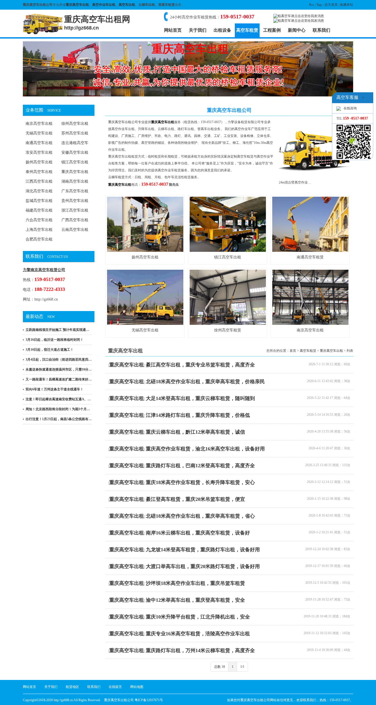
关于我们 (197, 30)
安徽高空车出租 (74, 152)
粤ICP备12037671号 (149, 700)
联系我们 (321, 30)
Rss (311, 5)
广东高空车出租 (74, 191)
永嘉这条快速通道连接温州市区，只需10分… (59, 369)
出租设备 (222, 30)
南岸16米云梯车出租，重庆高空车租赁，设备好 (198, 533)
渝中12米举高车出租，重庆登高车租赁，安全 (195, 600)
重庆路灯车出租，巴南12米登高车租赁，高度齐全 (200, 465)
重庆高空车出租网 (97, 23)
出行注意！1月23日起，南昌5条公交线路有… (59, 419)
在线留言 (115, 687)
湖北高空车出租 (39, 191)
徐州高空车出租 (74, 123)
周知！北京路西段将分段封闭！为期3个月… (58, 409)
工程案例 (272, 30)
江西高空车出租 (39, 181)
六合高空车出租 (39, 220)
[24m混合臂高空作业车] (314, 175)
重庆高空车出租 (77, 5)
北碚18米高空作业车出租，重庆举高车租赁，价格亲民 (205, 381)
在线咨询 (350, 108)
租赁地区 (72, 687)
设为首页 (331, 5)
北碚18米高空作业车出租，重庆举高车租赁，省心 (200, 516)
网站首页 (173, 30)
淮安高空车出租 (39, 152)
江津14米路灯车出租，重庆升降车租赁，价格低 (198, 415)
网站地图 (136, 687)
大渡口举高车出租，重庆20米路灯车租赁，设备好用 (203, 566)
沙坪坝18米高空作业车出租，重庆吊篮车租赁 (195, 583)
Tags (319, 5)
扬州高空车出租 (39, 162)
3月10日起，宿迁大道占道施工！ (49, 350)
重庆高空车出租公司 (123, 122)
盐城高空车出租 (39, 201)
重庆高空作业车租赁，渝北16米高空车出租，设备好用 (205, 449)
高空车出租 (127, 5)
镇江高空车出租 (74, 162)
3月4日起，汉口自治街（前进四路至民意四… (59, 359)
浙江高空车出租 (74, 210)
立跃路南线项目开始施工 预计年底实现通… (57, 330)
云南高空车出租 (74, 230)
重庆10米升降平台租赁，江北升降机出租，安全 (198, 617)
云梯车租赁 (116, 177)
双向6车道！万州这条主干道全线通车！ (54, 389)
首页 (293, 351)
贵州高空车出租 (74, 201)
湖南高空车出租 (74, 181)
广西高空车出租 (74, 220)
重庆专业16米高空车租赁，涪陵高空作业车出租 (198, 633)
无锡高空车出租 (39, 133)
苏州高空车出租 (74, 133)
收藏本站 (346, 5)
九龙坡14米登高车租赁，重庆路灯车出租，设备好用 (203, 549)
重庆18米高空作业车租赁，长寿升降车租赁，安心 (200, 482)
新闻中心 (297, 30)
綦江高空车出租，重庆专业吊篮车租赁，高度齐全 (200, 365)
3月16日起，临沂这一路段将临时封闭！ (54, 340)
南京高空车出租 (39, 123)
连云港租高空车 (74, 143)
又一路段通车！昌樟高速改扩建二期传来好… (59, 379)
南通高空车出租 (39, 143)
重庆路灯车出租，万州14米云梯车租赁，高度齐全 (200, 650)
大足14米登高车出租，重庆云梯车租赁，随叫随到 (200, 398)
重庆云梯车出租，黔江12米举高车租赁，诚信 (195, 432)
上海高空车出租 (39, 230)
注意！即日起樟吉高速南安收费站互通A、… (58, 399)
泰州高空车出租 (39, 172)
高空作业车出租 (103, 5)
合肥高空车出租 (39, 239)
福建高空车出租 (39, 210)
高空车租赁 (247, 30)
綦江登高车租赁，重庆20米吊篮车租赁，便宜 (195, 499)
